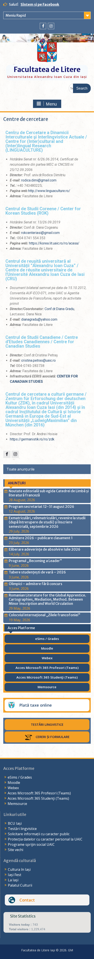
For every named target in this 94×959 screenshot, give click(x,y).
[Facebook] (43, 26)
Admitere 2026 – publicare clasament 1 (41, 538)
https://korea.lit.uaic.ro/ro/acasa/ (54, 243)
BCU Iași (15, 823)
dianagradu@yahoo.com (39, 319)
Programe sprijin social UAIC (31, 844)
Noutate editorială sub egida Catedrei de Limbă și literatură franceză (49, 493)
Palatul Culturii (20, 885)
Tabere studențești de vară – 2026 (37, 572)
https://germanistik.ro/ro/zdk (32, 439)
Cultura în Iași (19, 869)
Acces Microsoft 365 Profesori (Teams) (39, 793)
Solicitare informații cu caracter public (39, 833)
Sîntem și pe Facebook (40, 4)
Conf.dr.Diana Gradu (59, 309)
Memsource (17, 803)
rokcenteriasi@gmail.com (40, 233)
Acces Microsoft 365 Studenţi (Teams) (38, 798)
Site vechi (15, 849)
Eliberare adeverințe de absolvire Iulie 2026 (44, 549)
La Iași (13, 880)
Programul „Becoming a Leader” (35, 561)
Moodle (14, 782)
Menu (51, 104)
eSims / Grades (20, 777)
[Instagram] (51, 26)
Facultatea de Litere (47, 69)
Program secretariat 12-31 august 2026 (41, 506)
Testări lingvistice (22, 828)
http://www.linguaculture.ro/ (49, 191)
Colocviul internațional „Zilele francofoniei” (44, 615)
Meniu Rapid (16, 15)
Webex (13, 787)
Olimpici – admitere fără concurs (35, 584)
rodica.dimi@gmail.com (38, 180)
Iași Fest (14, 874)
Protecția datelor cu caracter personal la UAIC (45, 839)
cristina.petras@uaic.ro (38, 360)
